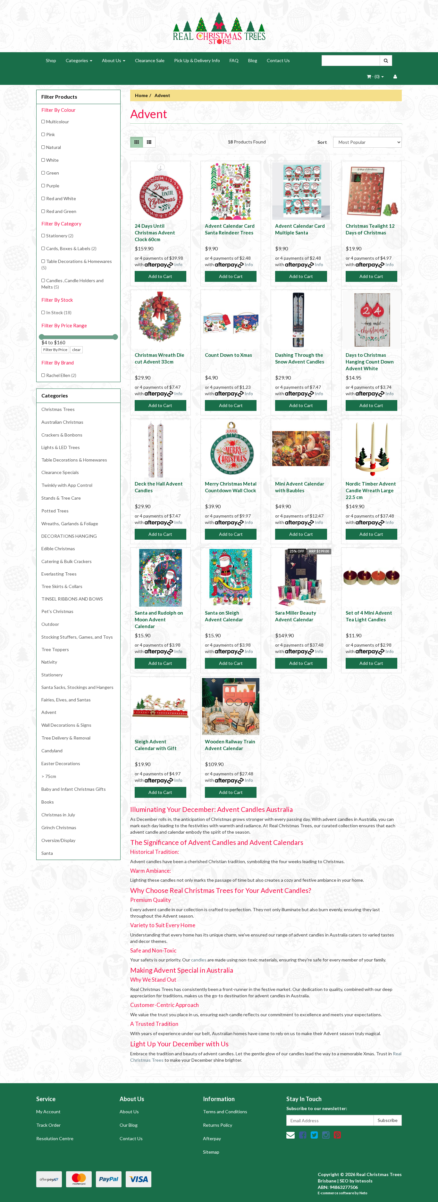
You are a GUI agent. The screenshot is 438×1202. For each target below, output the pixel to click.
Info (178, 264)
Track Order (48, 1125)
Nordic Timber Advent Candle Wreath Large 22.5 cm (371, 490)
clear (76, 349)
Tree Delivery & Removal (65, 737)
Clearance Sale (149, 60)
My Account (48, 1111)
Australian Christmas (62, 422)
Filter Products (59, 97)
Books (47, 802)
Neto (363, 1193)
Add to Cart (160, 276)
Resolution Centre (54, 1138)
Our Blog (129, 1125)
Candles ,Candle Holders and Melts (72, 284)
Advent (48, 712)
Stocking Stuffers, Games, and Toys (77, 637)
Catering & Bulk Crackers (66, 561)
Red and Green (61, 211)
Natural (53, 147)
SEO (344, 1180)
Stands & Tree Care (61, 498)
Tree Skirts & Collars (61, 586)
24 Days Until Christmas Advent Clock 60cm (155, 232)
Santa (47, 853)
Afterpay (212, 1138)
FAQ (234, 60)
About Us (112, 60)
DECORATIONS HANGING (69, 536)
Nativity (49, 662)
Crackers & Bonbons (61, 434)
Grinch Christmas (58, 827)
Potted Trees (55, 510)
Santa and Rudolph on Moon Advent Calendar (159, 619)
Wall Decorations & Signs (66, 725)
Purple (52, 185)
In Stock (59, 312)
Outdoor (50, 624)
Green (52, 173)
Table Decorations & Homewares (76, 264)
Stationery (59, 235)
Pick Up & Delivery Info (197, 60)
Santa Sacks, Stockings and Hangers (77, 687)
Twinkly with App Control (66, 485)
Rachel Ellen (61, 375)
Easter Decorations (60, 763)
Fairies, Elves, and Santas (66, 699)
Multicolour (57, 121)
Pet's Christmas (57, 611)
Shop (51, 60)
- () (376, 76)
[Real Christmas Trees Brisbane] (219, 25)
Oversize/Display (58, 840)
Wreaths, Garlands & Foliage (69, 523)
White (52, 160)
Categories (77, 60)
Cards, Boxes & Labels (71, 248)
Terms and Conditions (225, 1111)
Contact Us (278, 60)
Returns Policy (217, 1125)
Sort (322, 142)
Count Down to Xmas (228, 355)
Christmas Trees (58, 409)
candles (198, 959)
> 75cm (48, 776)
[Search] (386, 60)
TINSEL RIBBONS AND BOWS (72, 598)
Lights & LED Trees (60, 447)
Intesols (364, 1180)
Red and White (61, 198)
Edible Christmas (58, 548)
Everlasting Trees (59, 573)
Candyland (52, 750)
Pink (50, 134)
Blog (252, 60)
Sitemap (211, 1152)
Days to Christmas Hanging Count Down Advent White (370, 361)
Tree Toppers (55, 649)
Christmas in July (58, 814)
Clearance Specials (60, 472)
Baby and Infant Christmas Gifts (73, 789)
